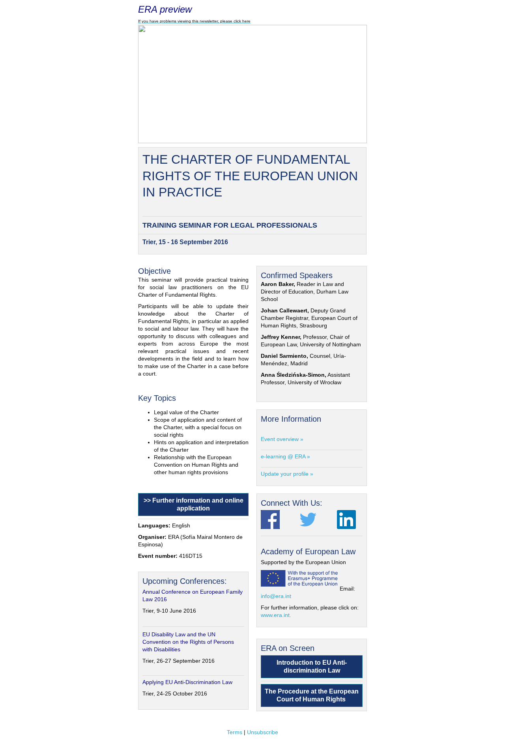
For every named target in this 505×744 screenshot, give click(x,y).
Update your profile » (287, 474)
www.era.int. (276, 615)
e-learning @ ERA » (285, 456)
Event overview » (282, 439)
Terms (234, 732)
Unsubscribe (262, 732)
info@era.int (276, 596)
